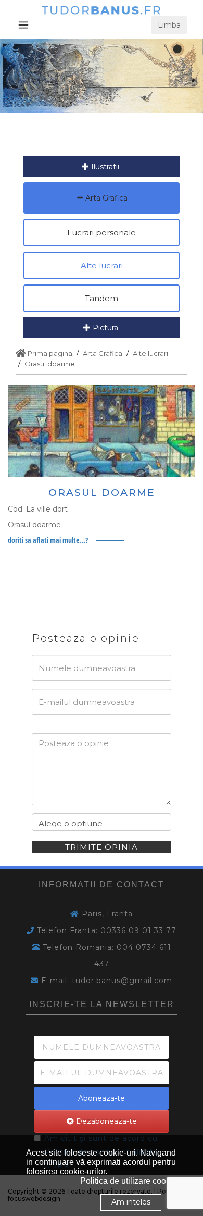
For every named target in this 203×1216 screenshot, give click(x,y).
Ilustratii (104, 166)
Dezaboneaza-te (105, 1121)
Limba (169, 25)
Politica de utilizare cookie (128, 1180)
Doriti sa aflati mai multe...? (48, 540)
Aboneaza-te (101, 1098)
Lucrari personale (101, 233)
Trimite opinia (101, 847)
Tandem (101, 298)
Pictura (104, 327)
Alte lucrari (102, 265)
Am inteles (130, 1202)
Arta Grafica (105, 198)
